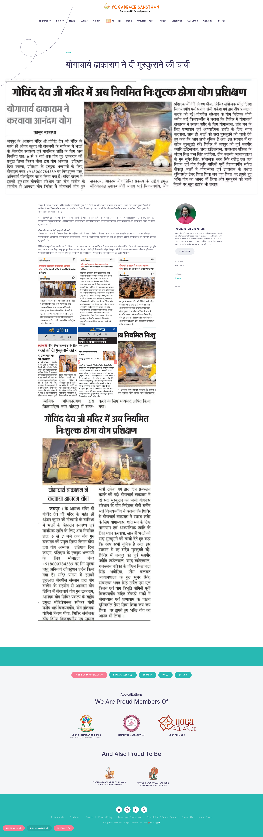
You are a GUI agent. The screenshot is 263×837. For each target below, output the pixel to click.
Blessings (177, 20)
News (72, 20)
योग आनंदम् (116, 20)
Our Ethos (192, 20)
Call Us (183, 675)
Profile (89, 817)
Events (84, 20)
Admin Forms (205, 817)
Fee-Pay (221, 20)
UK (163, 675)
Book (129, 20)
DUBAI (146, 675)
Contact (207, 20)
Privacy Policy (105, 817)
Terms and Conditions (129, 817)
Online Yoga (12, 828)
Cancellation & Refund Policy (161, 817)
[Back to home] (131, 7)
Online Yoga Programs (87, 675)
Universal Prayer (145, 20)
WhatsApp (62, 828)
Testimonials (57, 817)
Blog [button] (58, 20)
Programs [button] (43, 20)
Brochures (75, 817)
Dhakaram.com (121, 675)
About (163, 20)
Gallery (96, 20)
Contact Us (187, 817)
